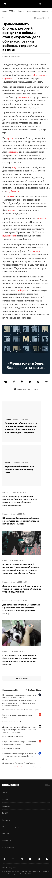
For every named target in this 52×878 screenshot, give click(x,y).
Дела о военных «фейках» (37, 10)
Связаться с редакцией (27, 389)
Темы (4, 792)
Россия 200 (7, 840)
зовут (15, 167)
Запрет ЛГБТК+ (8, 10)
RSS (6, 813)
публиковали (9, 236)
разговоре (35, 251)
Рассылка (6, 819)
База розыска (8, 847)
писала (11, 210)
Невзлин (21, 10)
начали (42, 219)
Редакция (6, 806)
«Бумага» (7, 79)
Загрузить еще (22, 678)
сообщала (12, 152)
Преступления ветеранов (11, 56)
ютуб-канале (13, 191)
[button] (46, 4)
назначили (24, 97)
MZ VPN (5, 833)
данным (10, 196)
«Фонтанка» (38, 75)
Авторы (5, 799)
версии (10, 138)
